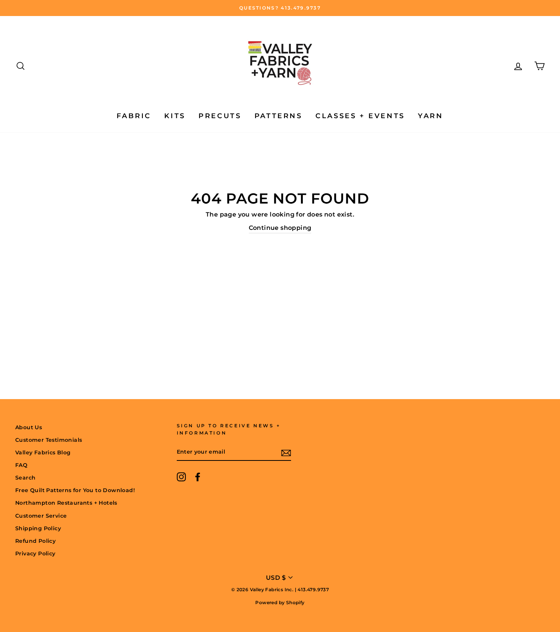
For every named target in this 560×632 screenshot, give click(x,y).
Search (25, 478)
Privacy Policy (35, 553)
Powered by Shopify (279, 602)
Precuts (219, 116)
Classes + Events (360, 116)
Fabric (134, 116)
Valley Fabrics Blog (43, 452)
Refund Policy (35, 541)
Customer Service (41, 516)
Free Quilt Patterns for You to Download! (75, 490)
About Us (28, 427)
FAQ (21, 465)
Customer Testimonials (48, 440)
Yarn (430, 116)
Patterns (278, 116)
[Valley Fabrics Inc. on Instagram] (181, 476)
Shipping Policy (38, 528)
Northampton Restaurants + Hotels (66, 503)
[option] (280, 8)
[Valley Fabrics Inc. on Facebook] (197, 476)
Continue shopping (280, 227)
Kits (174, 116)
